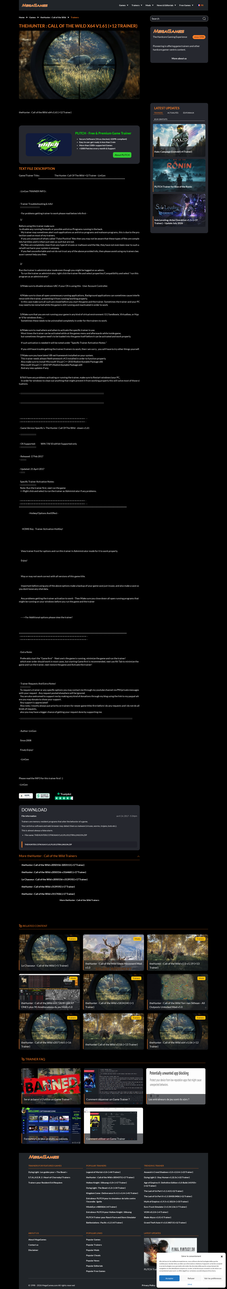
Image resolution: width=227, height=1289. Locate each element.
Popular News (92, 1260)
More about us (179, 58)
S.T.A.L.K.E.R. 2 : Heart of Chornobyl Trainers (49, 1177)
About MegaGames (37, 1239)
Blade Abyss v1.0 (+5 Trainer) (157, 1217)
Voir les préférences (212, 1278)
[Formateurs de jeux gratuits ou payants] (51, 1125)
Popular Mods (92, 1250)
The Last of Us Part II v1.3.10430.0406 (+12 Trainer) (168, 1196)
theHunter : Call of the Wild (53, 17)
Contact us (33, 1244)
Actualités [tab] (172, 113)
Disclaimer (33, 1250)
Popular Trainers (94, 1244)
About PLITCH (122, 154)
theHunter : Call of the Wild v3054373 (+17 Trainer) (110, 1177)
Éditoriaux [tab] (188, 113)
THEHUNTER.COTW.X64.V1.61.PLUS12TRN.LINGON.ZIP (48, 844)
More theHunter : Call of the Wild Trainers (79, 900)
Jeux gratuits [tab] (160, 119)
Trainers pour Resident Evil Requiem (45, 1182)
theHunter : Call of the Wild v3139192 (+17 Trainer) (48, 886)
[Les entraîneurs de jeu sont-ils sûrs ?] (175, 1086)
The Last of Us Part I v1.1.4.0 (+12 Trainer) (163, 1191)
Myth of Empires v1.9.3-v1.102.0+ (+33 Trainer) (166, 1201)
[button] (221, 1256)
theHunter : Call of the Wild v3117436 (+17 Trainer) (48, 893)
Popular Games (93, 1239)
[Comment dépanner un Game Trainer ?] (113, 1086)
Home (22, 17)
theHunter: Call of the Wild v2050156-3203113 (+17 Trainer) (53, 864)
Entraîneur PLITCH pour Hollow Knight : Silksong (108, 1212)
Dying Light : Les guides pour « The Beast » (47, 1172)
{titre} (190, 1284)
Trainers (75, 17)
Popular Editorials (94, 1266)
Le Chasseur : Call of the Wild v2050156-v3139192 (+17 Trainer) (54, 879)
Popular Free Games (95, 1271)
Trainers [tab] (158, 113)
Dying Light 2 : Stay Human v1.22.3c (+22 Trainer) (167, 1177)
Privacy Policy (148, 1285)
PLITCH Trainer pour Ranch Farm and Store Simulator (111, 1217)
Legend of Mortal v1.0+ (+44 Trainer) (103, 1172)
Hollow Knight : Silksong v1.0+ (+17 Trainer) (106, 1182)
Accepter (169, 1278)
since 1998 (199, 37)
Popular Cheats (93, 1255)
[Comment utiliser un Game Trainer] (113, 1125)
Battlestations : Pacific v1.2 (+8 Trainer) (104, 1222)
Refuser (191, 1278)
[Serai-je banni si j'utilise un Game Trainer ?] (51, 1086)
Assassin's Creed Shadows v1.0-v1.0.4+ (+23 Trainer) (168, 1172)
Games (32, 17)
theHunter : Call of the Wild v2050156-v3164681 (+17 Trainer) (54, 872)
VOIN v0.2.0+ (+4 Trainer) (156, 1212)
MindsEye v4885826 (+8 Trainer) (101, 1206)
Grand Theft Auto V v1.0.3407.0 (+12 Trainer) (165, 1222)
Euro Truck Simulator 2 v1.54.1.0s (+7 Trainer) (165, 1206)
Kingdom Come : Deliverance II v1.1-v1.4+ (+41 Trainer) (112, 1193)
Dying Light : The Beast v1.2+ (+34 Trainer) (106, 1188)
